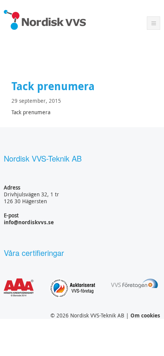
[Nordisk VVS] (45, 20)
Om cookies (145, 315)
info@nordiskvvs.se (29, 222)
